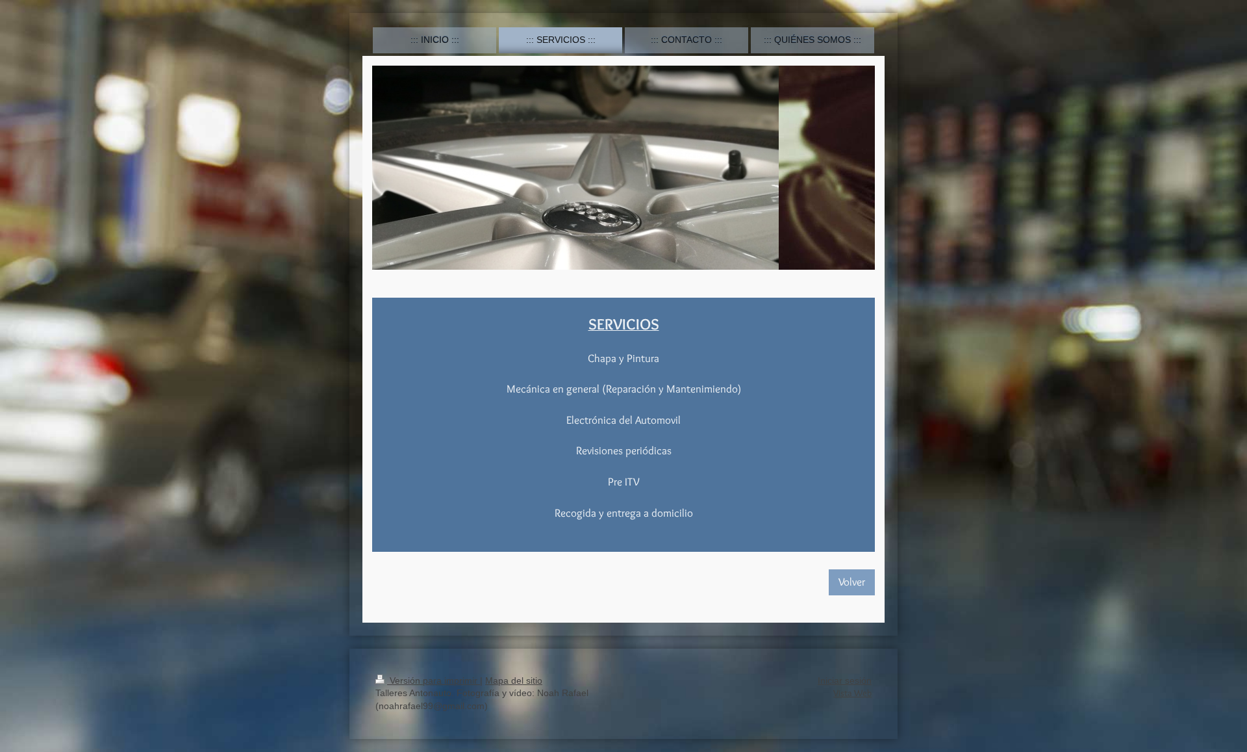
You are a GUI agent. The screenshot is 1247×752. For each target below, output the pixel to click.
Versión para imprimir (433, 680)
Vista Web (852, 693)
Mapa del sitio (513, 680)
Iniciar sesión (845, 680)
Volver (851, 581)
